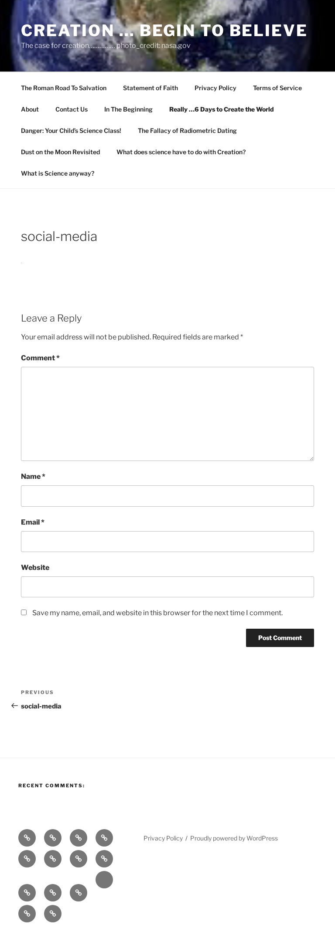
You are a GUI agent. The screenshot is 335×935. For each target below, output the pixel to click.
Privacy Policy (215, 87)
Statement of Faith (150, 87)
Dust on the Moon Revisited (60, 152)
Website (35, 567)
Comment (40, 358)
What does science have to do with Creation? (181, 152)
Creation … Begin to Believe (164, 30)
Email (32, 522)
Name (33, 476)
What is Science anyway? (57, 173)
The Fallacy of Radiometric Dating (187, 130)
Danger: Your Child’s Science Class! (71, 130)
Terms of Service (277, 87)
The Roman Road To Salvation (63, 87)
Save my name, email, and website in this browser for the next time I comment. (157, 613)
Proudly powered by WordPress (234, 838)
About (30, 109)
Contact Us (71, 109)
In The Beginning (128, 109)
